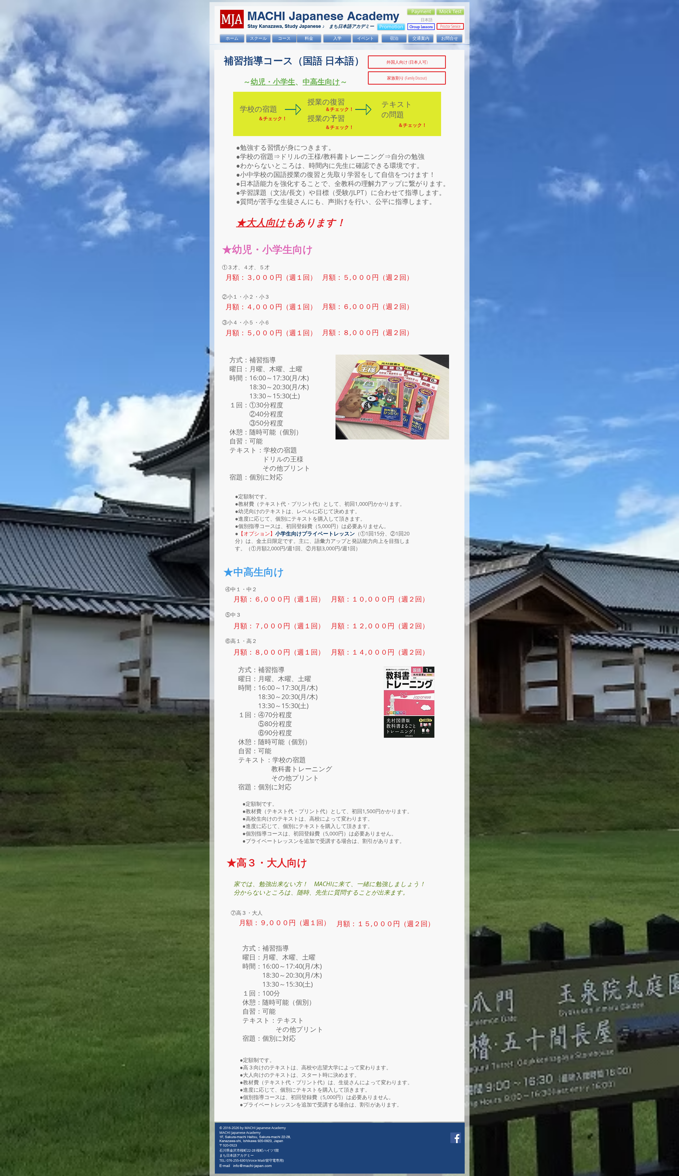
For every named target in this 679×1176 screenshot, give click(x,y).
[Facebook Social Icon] (455, 1138)
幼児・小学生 (273, 81)
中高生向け (321, 81)
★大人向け (260, 222)
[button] (407, 62)
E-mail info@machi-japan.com (245, 1166)
